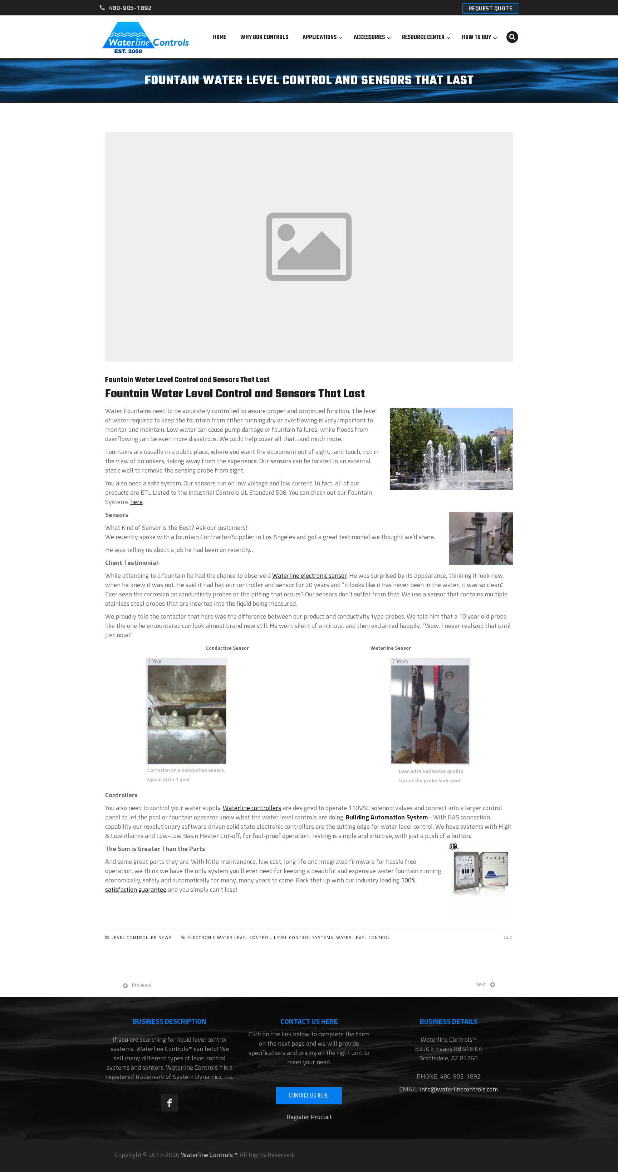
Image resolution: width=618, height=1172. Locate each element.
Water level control (363, 937)
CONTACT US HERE (309, 1096)
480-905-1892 (129, 8)
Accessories (369, 37)
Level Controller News (142, 937)
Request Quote (490, 8)
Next (480, 984)
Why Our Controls (264, 37)
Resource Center (423, 37)
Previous (142, 985)
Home (219, 37)
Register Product (309, 1117)
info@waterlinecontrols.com (458, 1089)
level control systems (303, 937)
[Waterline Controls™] (145, 36)
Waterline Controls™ (209, 1154)
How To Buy (476, 37)
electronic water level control (229, 937)
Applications (320, 37)
